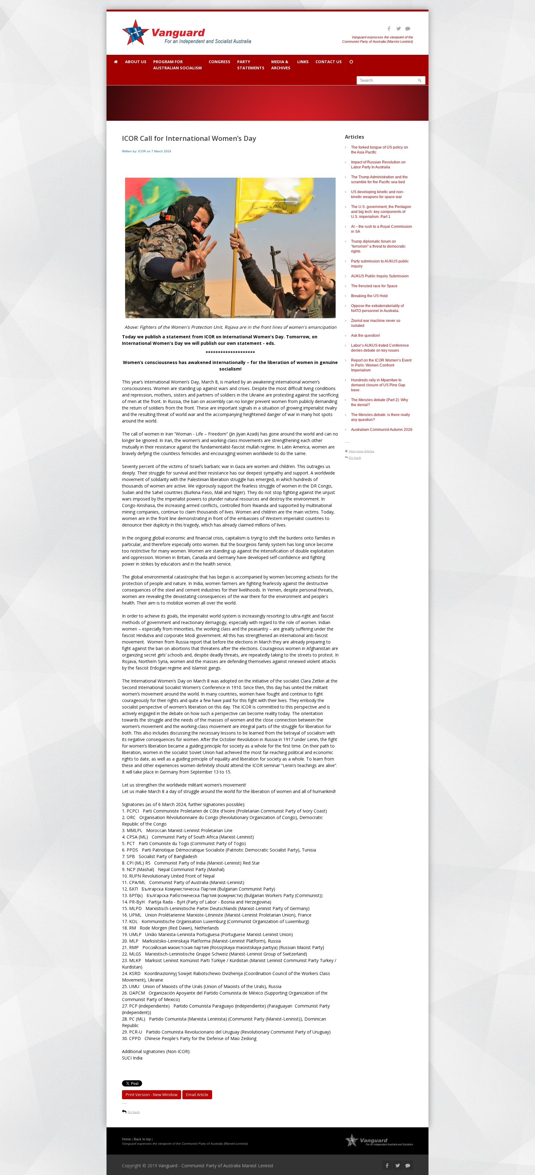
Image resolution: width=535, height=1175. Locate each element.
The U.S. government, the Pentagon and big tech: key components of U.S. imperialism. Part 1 (381, 212)
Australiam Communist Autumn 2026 (381, 429)
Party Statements (250, 65)
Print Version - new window (151, 1094)
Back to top (142, 1139)
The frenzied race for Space (374, 286)
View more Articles (361, 451)
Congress (219, 61)
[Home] (115, 64)
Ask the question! (365, 335)
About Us (135, 61)
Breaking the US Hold (369, 296)
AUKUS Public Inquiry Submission (380, 276)
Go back (134, 1112)
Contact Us (328, 61)
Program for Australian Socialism (177, 65)
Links (303, 61)
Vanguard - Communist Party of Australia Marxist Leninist (216, 1165)
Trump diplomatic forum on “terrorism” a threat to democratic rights (378, 246)
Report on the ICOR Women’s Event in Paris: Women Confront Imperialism (381, 365)
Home (126, 1139)
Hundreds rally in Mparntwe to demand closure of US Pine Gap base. (378, 385)
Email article (197, 1094)
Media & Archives (280, 65)
